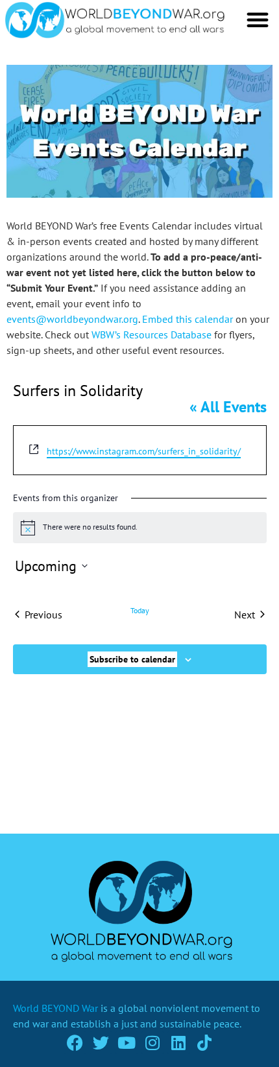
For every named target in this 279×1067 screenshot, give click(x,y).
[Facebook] (75, 1042)
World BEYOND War (55, 1008)
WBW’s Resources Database (151, 334)
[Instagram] (152, 1042)
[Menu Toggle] (257, 19)
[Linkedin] (178, 1042)
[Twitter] (101, 1042)
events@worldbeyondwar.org (72, 318)
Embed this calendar (187, 318)
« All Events (228, 407)
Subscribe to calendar (132, 659)
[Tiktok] (204, 1042)
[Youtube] (126, 1042)
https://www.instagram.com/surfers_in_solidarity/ (144, 451)
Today (139, 610)
